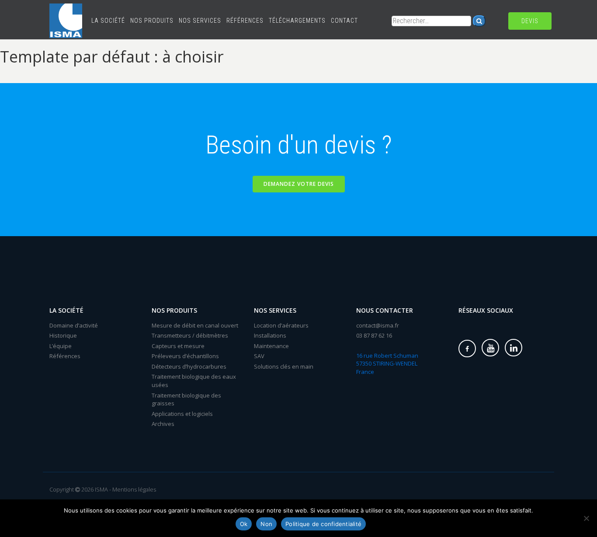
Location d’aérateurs (281, 325)
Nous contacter (384, 310)
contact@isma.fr (377, 325)
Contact (344, 20)
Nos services (200, 20)
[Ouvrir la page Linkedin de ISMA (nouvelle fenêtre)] (513, 347)
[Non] (586, 518)
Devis (529, 20)
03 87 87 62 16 (374, 335)
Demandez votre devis (299, 184)
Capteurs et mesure (178, 346)
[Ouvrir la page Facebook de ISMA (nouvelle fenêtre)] (467, 348)
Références (245, 20)
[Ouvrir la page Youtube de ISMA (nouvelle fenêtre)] (490, 347)
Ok (244, 523)
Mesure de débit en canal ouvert (195, 325)
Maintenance (271, 346)
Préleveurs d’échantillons (185, 356)
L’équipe (60, 346)
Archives (163, 424)
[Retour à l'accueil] (66, 11)
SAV (259, 356)
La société (108, 20)
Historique (63, 335)
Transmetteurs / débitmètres (190, 335)
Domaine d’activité (73, 325)
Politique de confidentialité (323, 523)
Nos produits (152, 20)
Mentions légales (134, 489)
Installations (270, 335)
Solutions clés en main (283, 366)
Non (266, 523)
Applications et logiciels (182, 414)
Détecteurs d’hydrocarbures (189, 366)
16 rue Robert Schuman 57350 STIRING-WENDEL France (387, 364)
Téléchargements (297, 20)
